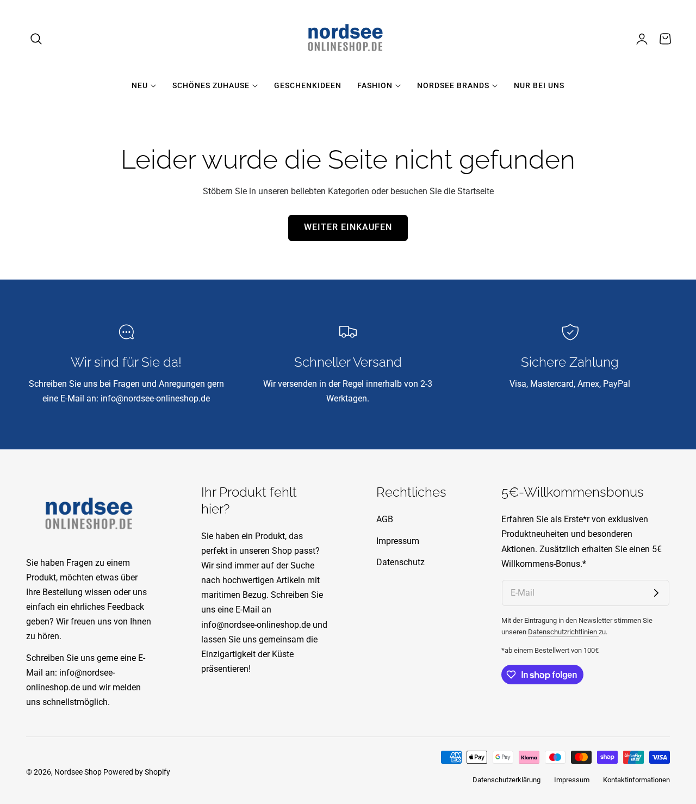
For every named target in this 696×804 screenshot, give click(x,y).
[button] (36, 38)
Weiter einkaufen (348, 227)
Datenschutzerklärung (506, 780)
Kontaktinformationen (636, 780)
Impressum (397, 541)
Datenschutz (400, 562)
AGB (384, 519)
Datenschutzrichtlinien (563, 632)
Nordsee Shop (78, 772)
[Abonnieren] (656, 593)
